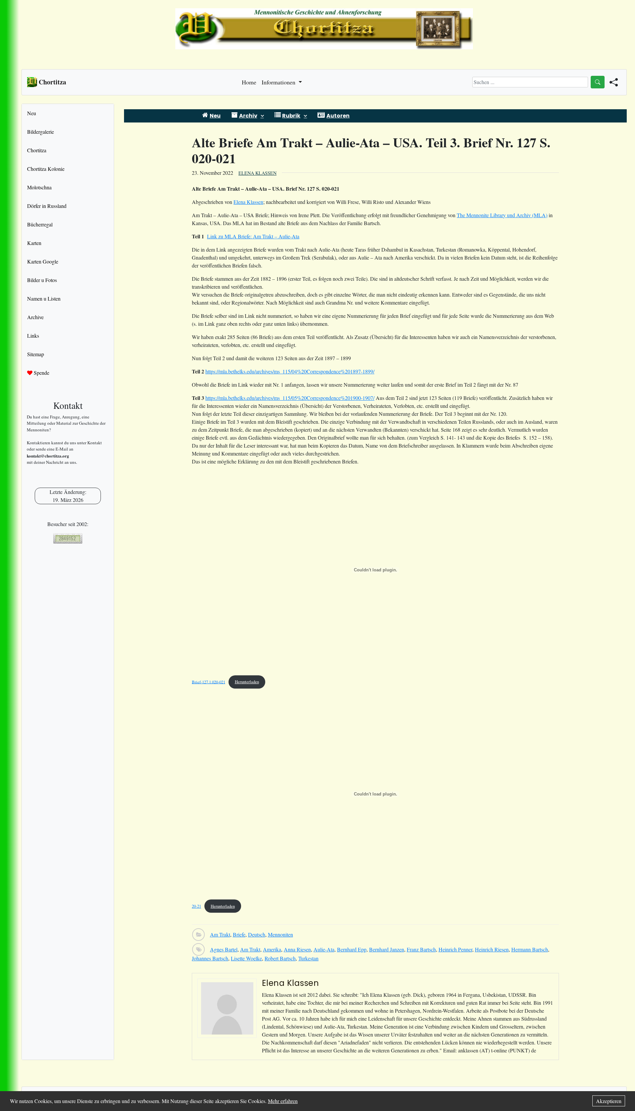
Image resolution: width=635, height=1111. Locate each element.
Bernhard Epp (351, 949)
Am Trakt (220, 934)
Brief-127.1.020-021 (208, 682)
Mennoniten (280, 934)
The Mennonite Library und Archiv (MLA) (502, 215)
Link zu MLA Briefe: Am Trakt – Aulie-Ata (253, 236)
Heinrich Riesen (492, 949)
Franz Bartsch (421, 949)
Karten (34, 242)
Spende (40, 372)
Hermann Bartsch (529, 949)
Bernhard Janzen (386, 949)
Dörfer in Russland (46, 205)
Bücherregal (40, 224)
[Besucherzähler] (68, 538)
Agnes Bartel (223, 949)
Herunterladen (247, 682)
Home (249, 82)
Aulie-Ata (324, 949)
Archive (35, 317)
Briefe (239, 934)
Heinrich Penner (455, 949)
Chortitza (36, 150)
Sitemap (35, 354)
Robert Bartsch (280, 958)
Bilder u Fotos (42, 279)
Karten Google (42, 261)
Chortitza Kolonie (45, 168)
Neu (31, 113)
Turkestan (308, 958)
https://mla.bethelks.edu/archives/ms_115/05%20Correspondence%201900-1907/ (289, 397)
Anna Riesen (297, 949)
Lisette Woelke (246, 958)
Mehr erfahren (283, 1100)
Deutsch (256, 934)
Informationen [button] (279, 82)
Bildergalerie (40, 131)
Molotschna (39, 187)
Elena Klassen (257, 173)
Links (33, 335)
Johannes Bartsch (210, 958)
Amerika (272, 949)
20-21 (196, 906)
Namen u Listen (44, 298)
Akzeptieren (608, 1100)
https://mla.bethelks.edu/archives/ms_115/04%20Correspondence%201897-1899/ (289, 371)
